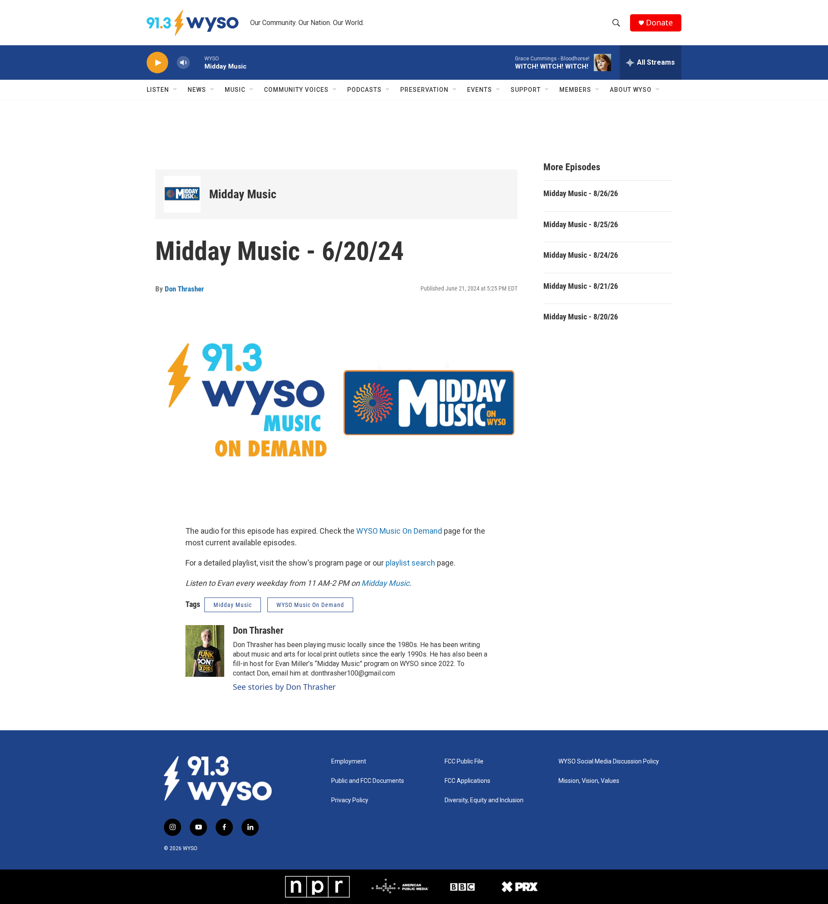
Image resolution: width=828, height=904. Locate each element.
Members (575, 89)
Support (526, 89)
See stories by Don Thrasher (284, 687)
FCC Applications (467, 781)
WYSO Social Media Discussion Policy (608, 761)
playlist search (410, 562)
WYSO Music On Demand (399, 530)
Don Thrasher (184, 289)
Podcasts (364, 89)
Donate (659, 22)
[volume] (183, 62)
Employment (348, 761)
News (197, 89)
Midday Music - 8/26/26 (580, 193)
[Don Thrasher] (204, 651)
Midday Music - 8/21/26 (580, 286)
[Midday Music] (182, 194)
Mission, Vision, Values (588, 781)
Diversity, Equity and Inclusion (484, 800)
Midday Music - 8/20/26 (580, 316)
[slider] (197, 62)
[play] (157, 63)
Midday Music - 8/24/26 (580, 255)
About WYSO (631, 89)
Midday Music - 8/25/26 (580, 224)
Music (235, 89)
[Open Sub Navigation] (175, 89)
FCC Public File (464, 761)
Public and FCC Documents (367, 781)
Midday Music (242, 194)
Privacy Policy (349, 800)
